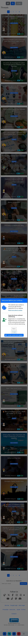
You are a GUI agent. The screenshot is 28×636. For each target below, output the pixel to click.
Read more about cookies (15, 310)
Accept (14, 332)
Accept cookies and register (15, 335)
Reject (14, 328)
